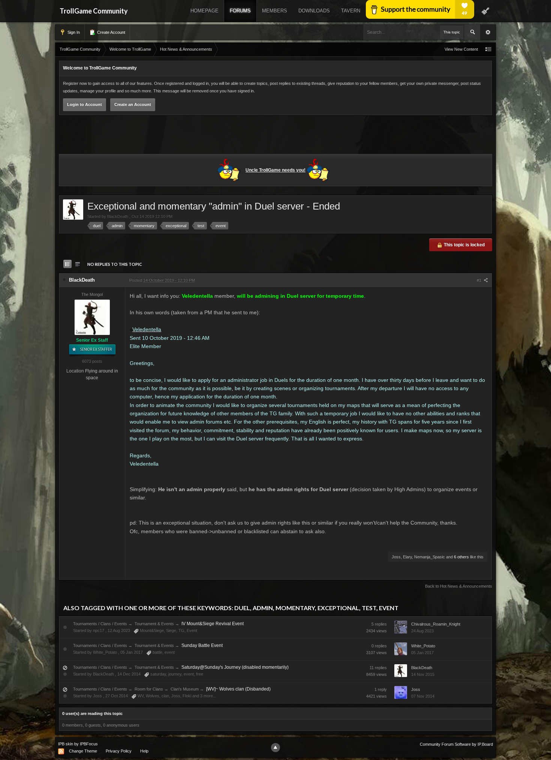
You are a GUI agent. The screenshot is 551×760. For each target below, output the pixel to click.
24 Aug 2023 (422, 631)
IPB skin (65, 744)
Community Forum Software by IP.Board (456, 744)
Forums (240, 11)
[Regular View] (67, 264)
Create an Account (132, 104)
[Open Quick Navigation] (488, 49)
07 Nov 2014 (422, 696)
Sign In (73, 32)
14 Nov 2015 (422, 674)
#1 (479, 280)
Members (274, 11)
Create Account (110, 32)
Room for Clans (149, 689)
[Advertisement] (275, 136)
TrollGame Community (94, 11)
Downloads (314, 11)
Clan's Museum (185, 689)
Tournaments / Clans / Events (100, 623)
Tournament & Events (154, 623)
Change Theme (83, 751)
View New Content (461, 49)
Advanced (488, 32)
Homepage (204, 11)
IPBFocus (89, 744)
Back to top (80, 572)
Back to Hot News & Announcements (458, 586)
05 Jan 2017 (422, 652)
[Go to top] (275, 747)
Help (144, 751)
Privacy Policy (119, 751)
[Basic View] (77, 264)
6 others (461, 557)
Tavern (350, 11)
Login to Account (84, 104)
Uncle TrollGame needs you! (275, 170)
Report (114, 572)
